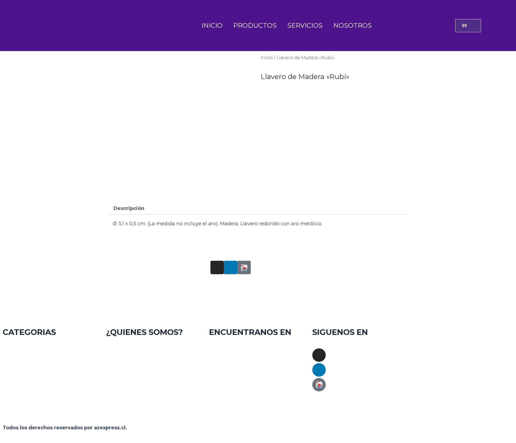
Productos (255, 25)
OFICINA (51, 368)
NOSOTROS (155, 352)
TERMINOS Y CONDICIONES (155, 368)
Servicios (304, 25)
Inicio (212, 25)
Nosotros (352, 25)
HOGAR (51, 352)
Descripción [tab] (128, 208)
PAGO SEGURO (155, 400)
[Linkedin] (319, 370)
